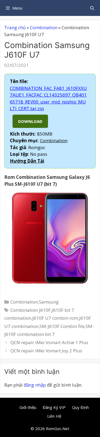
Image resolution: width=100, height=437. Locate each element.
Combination (43, 27)
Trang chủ (15, 27)
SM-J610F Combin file (62, 326)
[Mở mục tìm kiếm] (92, 8)
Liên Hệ (54, 416)
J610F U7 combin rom (55, 318)
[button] (27, 161)
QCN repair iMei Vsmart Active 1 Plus (49, 342)
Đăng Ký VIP (54, 407)
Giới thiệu (27, 407)
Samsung (49, 302)
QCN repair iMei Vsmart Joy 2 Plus (46, 351)
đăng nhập (35, 385)
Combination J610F (30, 310)
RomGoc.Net (57, 428)
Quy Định (80, 407)
